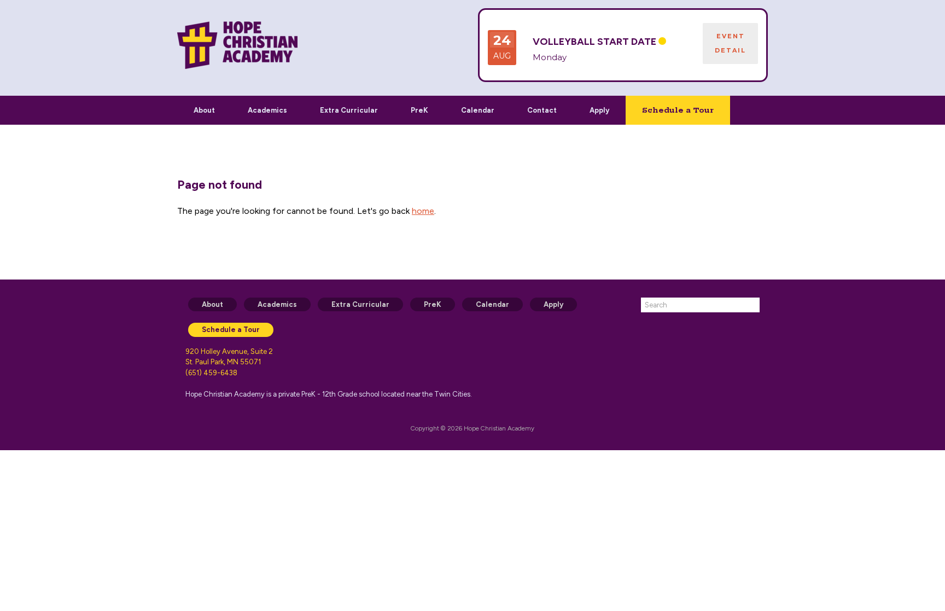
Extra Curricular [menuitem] (360, 304)
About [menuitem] (212, 304)
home (423, 211)
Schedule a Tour (678, 110)
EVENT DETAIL (730, 43)
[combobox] (700, 305)
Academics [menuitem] (277, 304)
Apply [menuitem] (553, 304)
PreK (419, 110)
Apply (599, 110)
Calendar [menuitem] (492, 304)
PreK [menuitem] (432, 304)
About (204, 110)
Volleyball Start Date (594, 42)
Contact (542, 110)
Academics (267, 110)
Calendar (477, 110)
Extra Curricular (349, 110)
